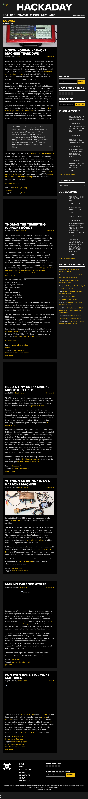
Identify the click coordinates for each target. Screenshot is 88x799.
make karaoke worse (25, 561)
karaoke (17, 193)
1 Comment (75, 213)
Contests (34, 15)
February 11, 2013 (10, 487)
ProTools (22, 747)
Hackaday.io (22, 15)
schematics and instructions (27, 732)
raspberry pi (24, 468)
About (52, 15)
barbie (13, 742)
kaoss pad (14, 662)
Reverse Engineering (19, 188)
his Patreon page (11, 331)
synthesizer (9, 749)
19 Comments (49, 587)
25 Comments (75, 204)
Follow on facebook (60, 93)
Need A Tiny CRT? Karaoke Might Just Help (27, 388)
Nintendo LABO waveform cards (27, 336)
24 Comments (75, 146)
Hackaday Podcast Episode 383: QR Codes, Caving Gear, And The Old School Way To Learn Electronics (76, 228)
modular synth (45, 714)
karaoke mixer (23, 571)
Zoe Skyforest (19, 393)
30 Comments (49, 393)
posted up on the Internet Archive (41, 154)
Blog (12, 15)
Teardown (8, 190)
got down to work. (38, 406)
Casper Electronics (27, 714)
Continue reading (13, 183)
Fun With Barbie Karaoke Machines (27, 676)
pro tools (15, 747)
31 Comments (75, 171)
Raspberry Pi (16, 466)
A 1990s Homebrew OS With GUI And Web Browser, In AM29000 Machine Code (71, 310)
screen (7, 471)
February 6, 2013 (10, 587)
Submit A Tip (24, 775)
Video (22, 772)
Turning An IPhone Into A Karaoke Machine (27, 482)
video (13, 471)
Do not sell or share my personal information (47, 787)
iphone (21, 744)
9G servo (14, 350)
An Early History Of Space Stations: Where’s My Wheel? (76, 118)
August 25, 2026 (79, 15)
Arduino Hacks (17, 345)
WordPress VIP (47, 789)
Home (5, 15)
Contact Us (24, 781)
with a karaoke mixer (35, 540)
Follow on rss (69, 93)
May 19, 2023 (9, 56)
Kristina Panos (21, 230)
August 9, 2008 (10, 681)
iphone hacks (10, 739)
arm (12, 193)
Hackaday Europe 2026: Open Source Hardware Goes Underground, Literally (76, 153)
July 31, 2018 (9, 393)
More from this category (67, 174)
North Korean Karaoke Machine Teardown (25, 52)
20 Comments (75, 135)
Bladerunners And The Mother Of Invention (76, 165)
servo (21, 353)
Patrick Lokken (22, 681)
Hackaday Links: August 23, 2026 (75, 208)
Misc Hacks (19, 739)
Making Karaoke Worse (25, 584)
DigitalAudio (14, 744)
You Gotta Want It (76, 217)
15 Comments (75, 123)
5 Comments (50, 487)
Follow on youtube (66, 93)
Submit (44, 15)
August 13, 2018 (10, 230)
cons (24, 736)
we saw (44, 717)
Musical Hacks (17, 568)
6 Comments (75, 236)
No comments (49, 681)
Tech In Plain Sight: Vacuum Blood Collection (76, 198)
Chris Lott (19, 56)
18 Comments (75, 255)
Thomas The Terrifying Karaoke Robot (25, 226)
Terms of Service (75, 785)
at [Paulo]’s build (15, 520)
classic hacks (17, 736)
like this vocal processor (31, 459)
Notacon (8, 719)
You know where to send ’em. (28, 462)
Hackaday (44, 7)
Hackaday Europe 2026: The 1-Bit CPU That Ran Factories (76, 141)
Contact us (72, 93)
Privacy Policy (66, 785)
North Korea (25, 193)
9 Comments (50, 56)
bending (19, 742)
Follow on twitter (63, 93)
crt (12, 468)
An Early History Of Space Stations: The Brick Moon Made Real (76, 129)
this (51, 722)
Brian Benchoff (23, 487)
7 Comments (50, 230)
